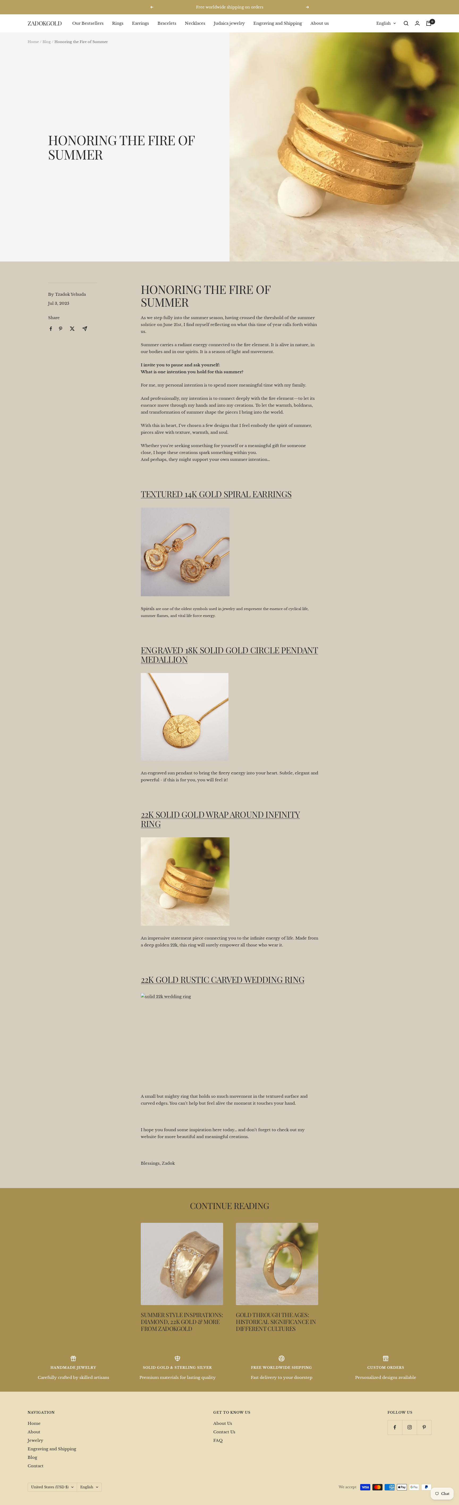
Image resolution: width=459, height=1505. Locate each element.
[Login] (417, 23)
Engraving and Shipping (277, 23)
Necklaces (195, 23)
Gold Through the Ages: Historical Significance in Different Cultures (276, 1321)
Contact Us (224, 1431)
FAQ (218, 1440)
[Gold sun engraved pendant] (229, 717)
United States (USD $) (50, 1487)
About (34, 1431)
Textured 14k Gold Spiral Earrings (216, 493)
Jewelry (35, 1440)
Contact (36, 1465)
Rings (118, 23)
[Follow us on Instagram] (409, 1427)
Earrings (140, 23)
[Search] (406, 23)
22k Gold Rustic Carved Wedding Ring (222, 979)
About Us (222, 1423)
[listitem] (51, 329)
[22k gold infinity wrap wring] (229, 881)
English (383, 23)
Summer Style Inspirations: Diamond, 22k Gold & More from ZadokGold (182, 1321)
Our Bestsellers (88, 23)
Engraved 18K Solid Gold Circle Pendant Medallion (229, 654)
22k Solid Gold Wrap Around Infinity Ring (220, 818)
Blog (46, 42)
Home (33, 42)
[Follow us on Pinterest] (424, 1427)
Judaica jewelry (229, 23)
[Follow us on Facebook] (395, 1427)
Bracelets (167, 23)
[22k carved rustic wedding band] (229, 1038)
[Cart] (428, 23)
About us (320, 23)
